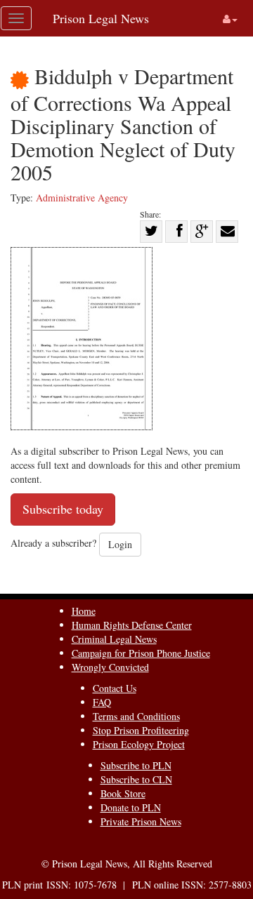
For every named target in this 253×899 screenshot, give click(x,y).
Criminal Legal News (114, 639)
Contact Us (114, 688)
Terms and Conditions (136, 716)
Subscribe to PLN (135, 765)
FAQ (102, 702)
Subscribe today (62, 508)
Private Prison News (140, 821)
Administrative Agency (82, 197)
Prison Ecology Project (139, 744)
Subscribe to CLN (136, 779)
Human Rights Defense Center (132, 625)
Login (120, 544)
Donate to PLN (130, 807)
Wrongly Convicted (110, 667)
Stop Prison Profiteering (141, 730)
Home (84, 611)
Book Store (122, 793)
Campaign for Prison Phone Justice (141, 653)
